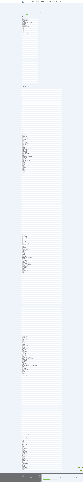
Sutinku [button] (44, 479)
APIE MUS (33, 1)
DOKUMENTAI (42, 1)
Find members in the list (25, 14)
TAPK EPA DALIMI (52, 1)
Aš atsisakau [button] (47, 479)
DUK (56, 1)
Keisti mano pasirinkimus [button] (53, 479)
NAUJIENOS (47, 1)
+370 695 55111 (30, 477)
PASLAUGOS (37, 1)
